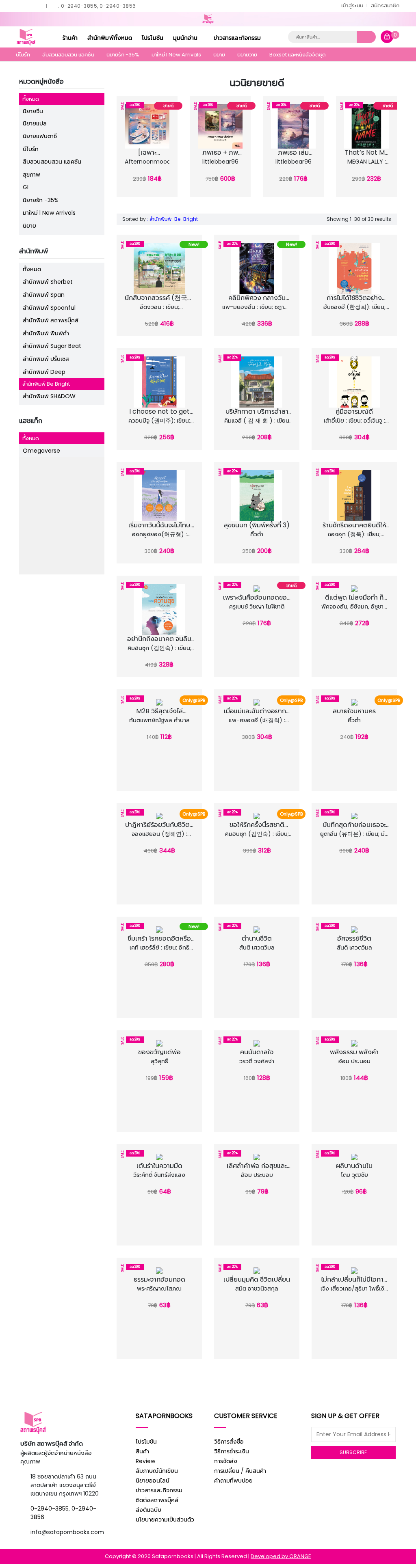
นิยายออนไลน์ (152, 1480)
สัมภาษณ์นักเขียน (157, 1471)
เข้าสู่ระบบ (352, 5)
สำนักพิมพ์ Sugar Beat (52, 346)
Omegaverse (41, 451)
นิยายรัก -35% (122, 54)
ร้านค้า (70, 38)
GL (26, 187)
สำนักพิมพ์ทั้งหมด (109, 38)
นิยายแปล (35, 123)
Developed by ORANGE (281, 1556)
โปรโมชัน (152, 38)
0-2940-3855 (49, 1508)
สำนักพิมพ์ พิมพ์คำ (46, 333)
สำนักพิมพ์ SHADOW (49, 396)
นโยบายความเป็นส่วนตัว (165, 1519)
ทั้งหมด (30, 99)
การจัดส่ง (225, 1461)
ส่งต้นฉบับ (148, 1510)
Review (145, 1461)
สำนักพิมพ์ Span (44, 295)
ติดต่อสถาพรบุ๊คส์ (157, 1500)
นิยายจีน (33, 111)
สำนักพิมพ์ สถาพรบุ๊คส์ (50, 320)
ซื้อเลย (149, 171)
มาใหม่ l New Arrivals (176, 54)
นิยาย (219, 54)
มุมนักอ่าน (186, 38)
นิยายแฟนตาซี (40, 136)
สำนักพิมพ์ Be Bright (46, 384)
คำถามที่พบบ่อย (233, 1480)
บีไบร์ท (23, 54)
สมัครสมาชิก (385, 5)
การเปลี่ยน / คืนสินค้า (240, 1471)
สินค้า (142, 1451)
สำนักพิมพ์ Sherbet (48, 282)
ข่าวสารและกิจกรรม (237, 38)
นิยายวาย (247, 54)
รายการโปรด (149, 161)
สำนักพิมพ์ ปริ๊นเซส (46, 359)
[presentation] (121, 145)
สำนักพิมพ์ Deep (44, 372)
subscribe (353, 1452)
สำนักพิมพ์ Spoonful (49, 308)
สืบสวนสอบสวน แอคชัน (68, 54)
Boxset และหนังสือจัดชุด (297, 54)
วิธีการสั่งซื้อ (229, 1441)
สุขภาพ (31, 175)
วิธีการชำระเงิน (231, 1451)
